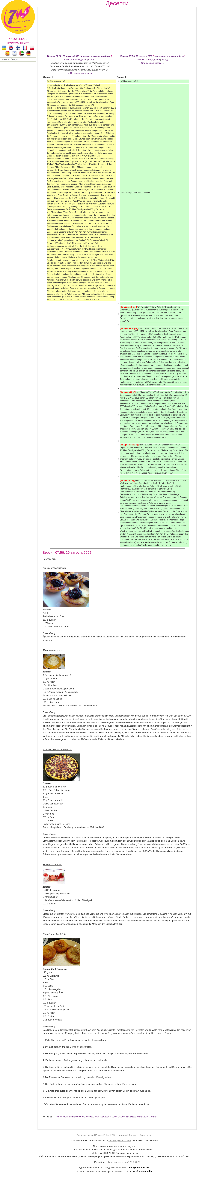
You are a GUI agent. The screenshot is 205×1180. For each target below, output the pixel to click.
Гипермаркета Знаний (120, 1140)
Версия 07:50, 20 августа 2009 (63, 56)
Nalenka (68, 59)
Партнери (122, 1135)
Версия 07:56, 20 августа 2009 (136, 56)
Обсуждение (79, 59)
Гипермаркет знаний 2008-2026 (124, 1162)
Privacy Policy (102, 1135)
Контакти (133, 1135)
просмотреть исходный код (95, 56)
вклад (91, 59)
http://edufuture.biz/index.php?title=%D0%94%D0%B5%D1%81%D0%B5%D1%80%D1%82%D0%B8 (106, 1116)
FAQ (113, 1135)
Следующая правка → (152, 63)
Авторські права (85, 1135)
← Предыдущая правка (79, 73)
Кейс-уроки (145, 1135)
